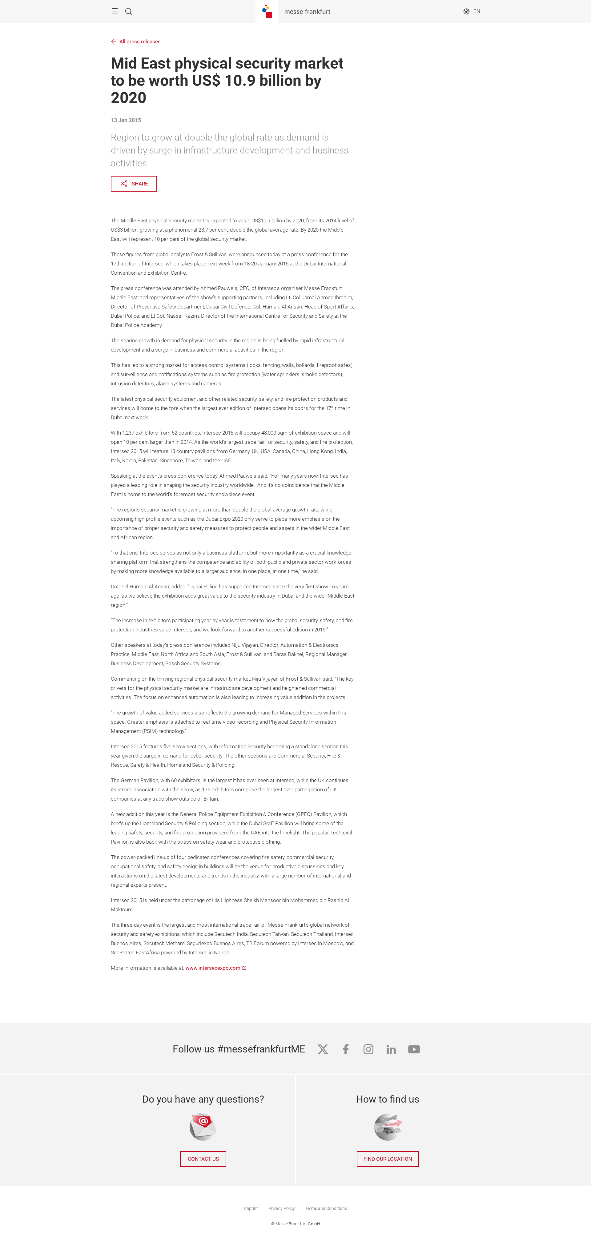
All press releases (140, 42)
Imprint (251, 1208)
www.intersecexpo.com (213, 968)
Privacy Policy (281, 1208)
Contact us (203, 1159)
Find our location (388, 1159)
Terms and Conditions (326, 1208)
